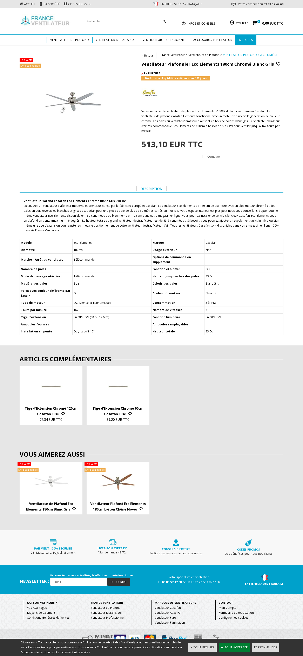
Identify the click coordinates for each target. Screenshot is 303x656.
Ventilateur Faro (165, 617)
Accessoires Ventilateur (212, 40)
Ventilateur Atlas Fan (168, 613)
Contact (226, 603)
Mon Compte (227, 608)
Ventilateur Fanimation (170, 622)
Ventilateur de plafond (69, 40)
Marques (246, 40)
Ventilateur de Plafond (105, 608)
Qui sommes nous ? (42, 603)
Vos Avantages (37, 608)
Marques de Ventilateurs (175, 603)
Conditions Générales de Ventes (48, 617)
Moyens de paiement (41, 613)
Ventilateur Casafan (168, 608)
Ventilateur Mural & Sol (115, 40)
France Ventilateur (173, 55)
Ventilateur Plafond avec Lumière (250, 55)
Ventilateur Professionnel (164, 40)
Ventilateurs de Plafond (203, 55)
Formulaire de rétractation (236, 613)
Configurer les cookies (233, 617)
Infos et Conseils (201, 23)
